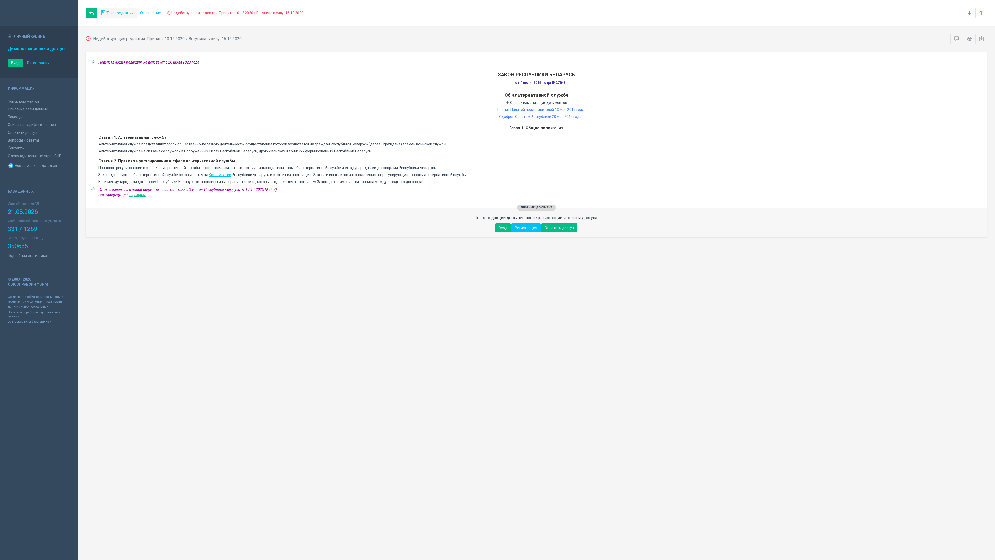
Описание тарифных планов (32, 125)
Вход (15, 63)
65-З (272, 189)
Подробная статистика (27, 256)
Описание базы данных (28, 109)
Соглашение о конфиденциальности (35, 302)
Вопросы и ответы (23, 140)
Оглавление (150, 13)
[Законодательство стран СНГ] (39, 13)
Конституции (220, 175)
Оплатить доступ (22, 132)
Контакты (16, 148)
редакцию (137, 195)
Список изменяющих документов (538, 103)
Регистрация (38, 63)
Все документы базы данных (29, 321)
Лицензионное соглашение (28, 307)
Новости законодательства (38, 166)
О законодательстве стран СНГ (34, 156)
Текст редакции (120, 13)
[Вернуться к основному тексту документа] (91, 13)
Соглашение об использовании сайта (36, 297)
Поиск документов (23, 101)
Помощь (15, 117)
